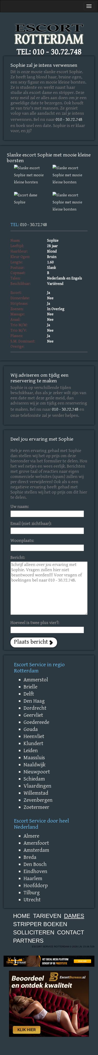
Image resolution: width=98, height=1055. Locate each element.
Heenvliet (34, 736)
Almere (31, 836)
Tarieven (47, 916)
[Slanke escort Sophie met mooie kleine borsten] (29, 175)
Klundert (33, 743)
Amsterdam (36, 850)
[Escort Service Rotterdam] (49, 33)
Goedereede (36, 722)
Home (21, 916)
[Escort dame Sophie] (29, 199)
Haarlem (33, 878)
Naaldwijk (34, 765)
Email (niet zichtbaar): (30, 523)
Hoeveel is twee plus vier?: (34, 622)
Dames (74, 916)
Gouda (31, 729)
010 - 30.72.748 (57, 52)
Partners (28, 940)
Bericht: (17, 557)
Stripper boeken (40, 924)
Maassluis (34, 758)
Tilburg (32, 893)
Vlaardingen (37, 786)
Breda (30, 857)
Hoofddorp (36, 885)
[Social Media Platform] (49, 961)
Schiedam (34, 779)
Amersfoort (36, 843)
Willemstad (36, 793)
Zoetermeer (36, 807)
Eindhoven (35, 871)
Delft (29, 694)
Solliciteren (33, 932)
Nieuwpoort (37, 772)
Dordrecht (35, 708)
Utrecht (32, 900)
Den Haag (34, 701)
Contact (70, 932)
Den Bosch (35, 864)
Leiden (31, 750)
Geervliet (33, 715)
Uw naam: (19, 506)
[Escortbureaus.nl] (49, 1003)
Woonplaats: (22, 540)
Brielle (30, 687)
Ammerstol (36, 680)
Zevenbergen (38, 800)
